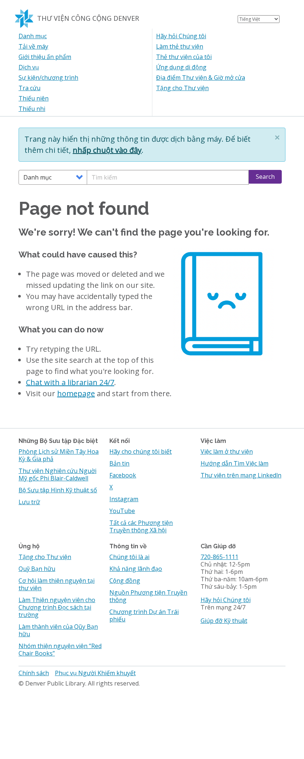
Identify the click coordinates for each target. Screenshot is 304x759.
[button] (277, 137)
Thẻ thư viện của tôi (184, 56)
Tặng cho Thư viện (182, 88)
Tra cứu (29, 88)
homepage (76, 393)
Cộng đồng (124, 580)
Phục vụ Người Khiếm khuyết (95, 673)
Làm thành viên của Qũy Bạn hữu (58, 630)
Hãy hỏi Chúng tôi (181, 36)
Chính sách (34, 673)
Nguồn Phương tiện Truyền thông (148, 596)
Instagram (123, 499)
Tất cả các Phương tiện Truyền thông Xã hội (141, 526)
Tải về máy (33, 46)
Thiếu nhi (32, 108)
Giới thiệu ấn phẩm (45, 56)
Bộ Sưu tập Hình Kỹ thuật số (58, 490)
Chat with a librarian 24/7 (70, 382)
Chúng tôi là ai (129, 557)
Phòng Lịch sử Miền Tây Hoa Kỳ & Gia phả (59, 455)
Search (265, 176)
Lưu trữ (29, 502)
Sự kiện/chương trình (48, 77)
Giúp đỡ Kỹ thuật (224, 621)
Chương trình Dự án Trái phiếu (144, 615)
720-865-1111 (219, 557)
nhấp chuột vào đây (107, 150)
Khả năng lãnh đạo (135, 569)
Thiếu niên (34, 98)
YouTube (122, 511)
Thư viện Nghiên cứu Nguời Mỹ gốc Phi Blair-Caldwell (57, 474)
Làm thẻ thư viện (179, 46)
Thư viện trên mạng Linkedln (241, 475)
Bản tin (119, 463)
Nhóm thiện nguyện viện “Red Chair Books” (60, 649)
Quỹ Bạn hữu (37, 569)
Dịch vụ (29, 67)
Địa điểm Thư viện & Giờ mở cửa (200, 77)
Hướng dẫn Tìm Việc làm (234, 463)
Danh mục (33, 36)
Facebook (122, 475)
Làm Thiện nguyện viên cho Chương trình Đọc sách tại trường (57, 607)
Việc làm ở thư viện (227, 451)
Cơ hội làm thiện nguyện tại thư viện (57, 584)
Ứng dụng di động (181, 67)
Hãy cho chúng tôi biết (140, 451)
